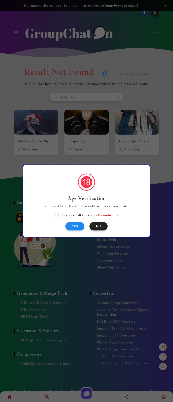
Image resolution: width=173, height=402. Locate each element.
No (98, 226)
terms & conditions (103, 215)
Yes (75, 226)
